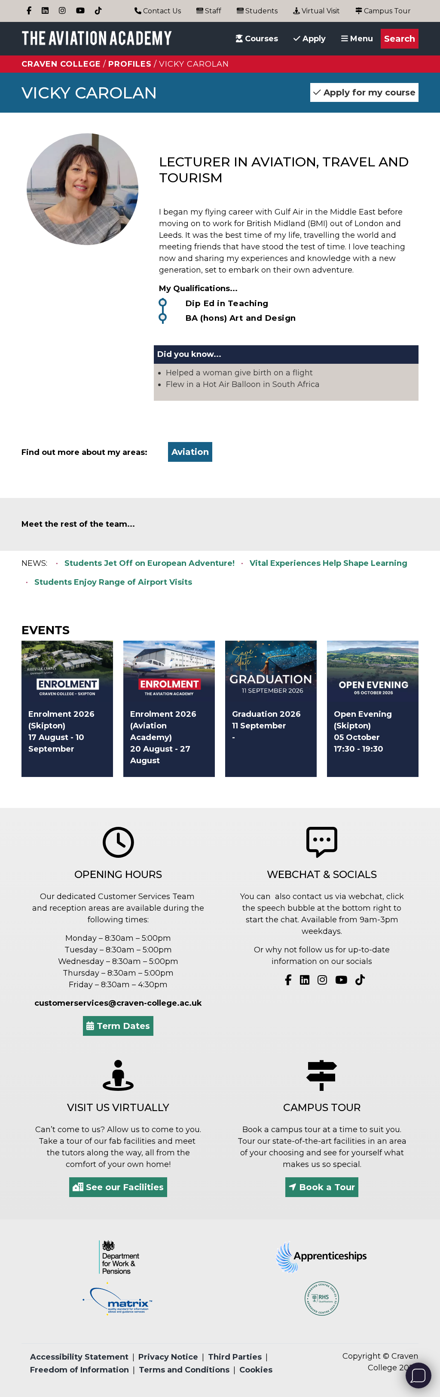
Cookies (255, 1370)
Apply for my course (368, 92)
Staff (212, 11)
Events (45, 630)
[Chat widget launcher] (418, 1375)
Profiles (130, 64)
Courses (260, 38)
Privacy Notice (168, 1357)
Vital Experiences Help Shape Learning (328, 563)
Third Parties (235, 1357)
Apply (313, 38)
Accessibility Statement (79, 1357)
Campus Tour (386, 11)
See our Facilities (123, 1187)
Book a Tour (325, 1187)
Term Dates (122, 1026)
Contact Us (161, 11)
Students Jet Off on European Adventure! (149, 563)
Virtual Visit (320, 11)
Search (399, 39)
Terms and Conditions (184, 1370)
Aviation (190, 452)
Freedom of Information (79, 1370)
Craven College (61, 64)
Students (261, 11)
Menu (360, 38)
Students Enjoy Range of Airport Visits (113, 582)
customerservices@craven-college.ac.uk (118, 1003)
